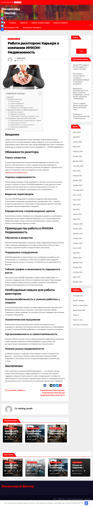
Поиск (75, 37)
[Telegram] (2, 26)
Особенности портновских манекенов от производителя (81, 116)
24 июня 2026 (33, 470)
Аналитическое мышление (18, 122)
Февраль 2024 (78, 224)
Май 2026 (76, 137)
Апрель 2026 (77, 142)
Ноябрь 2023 (77, 238)
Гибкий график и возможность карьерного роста (25, 116)
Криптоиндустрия (11, 28)
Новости (24, 23)
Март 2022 (76, 277)
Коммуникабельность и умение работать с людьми (26, 120)
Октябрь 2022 (77, 272)
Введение (10, 97)
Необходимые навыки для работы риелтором (21, 118)
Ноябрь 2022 (77, 267)
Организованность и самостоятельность (23, 125)
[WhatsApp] (2, 15)
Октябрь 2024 (77, 185)
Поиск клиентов (15, 101)
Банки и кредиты (60, 23)
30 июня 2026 (11, 470)
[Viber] (2, 18)
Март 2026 (76, 146)
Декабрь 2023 (77, 233)
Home (54, 499)
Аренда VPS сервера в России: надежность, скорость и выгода (81, 67)
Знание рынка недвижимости (19, 127)
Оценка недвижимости (17, 103)
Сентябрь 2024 (78, 190)
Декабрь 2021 (77, 282)
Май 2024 (76, 209)
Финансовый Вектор (17, 486)
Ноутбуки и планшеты (32, 28)
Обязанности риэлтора (14, 99)
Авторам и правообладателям (74, 499)
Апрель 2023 (77, 258)
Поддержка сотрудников (18, 114)
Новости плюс (78, 320)
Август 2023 (77, 248)
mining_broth (21, 58)
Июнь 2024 (77, 204)
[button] (91, 25)
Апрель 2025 (77, 175)
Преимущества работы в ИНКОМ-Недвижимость (22, 110)
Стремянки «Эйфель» (16, 390)
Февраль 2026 (78, 151)
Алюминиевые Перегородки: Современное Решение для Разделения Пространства (52, 392)
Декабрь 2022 (77, 262)
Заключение (11, 129)
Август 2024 (77, 195)
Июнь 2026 (77, 132)
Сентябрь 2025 (78, 166)
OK (86, 503)
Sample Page (61, 499)
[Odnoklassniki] (2, 11)
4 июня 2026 (78, 470)
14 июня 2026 (56, 470)
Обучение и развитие (17, 112)
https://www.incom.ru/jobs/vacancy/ (16, 172)
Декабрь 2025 (77, 161)
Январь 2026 (77, 156)
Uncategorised (78, 295)
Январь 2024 (77, 229)
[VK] (2, 22)
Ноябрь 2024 (77, 180)
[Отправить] (2, 29)
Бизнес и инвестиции (40, 23)
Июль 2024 (77, 200)
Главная (12, 23)
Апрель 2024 (77, 214)
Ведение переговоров (17, 105)
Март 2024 (76, 219)
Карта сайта (87, 499)
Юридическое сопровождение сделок (22, 107)
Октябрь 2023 (77, 243)
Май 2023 (76, 253)
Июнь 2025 (77, 171)
